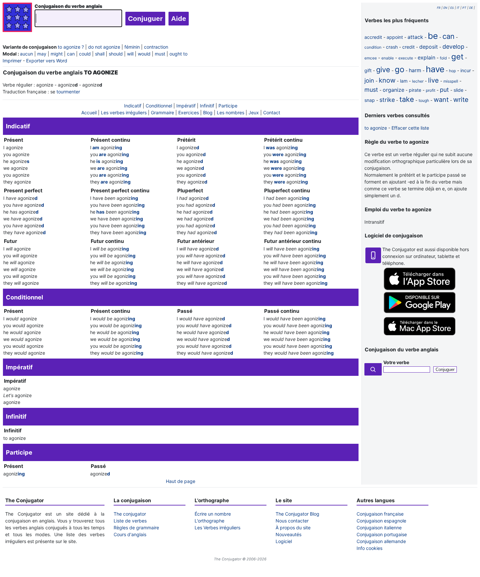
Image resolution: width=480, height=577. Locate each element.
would (144, 53)
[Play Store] (420, 311)
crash (392, 47)
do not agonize (104, 47)
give (383, 69)
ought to (178, 53)
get (457, 56)
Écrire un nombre (213, 514)
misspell (450, 81)
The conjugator (130, 514)
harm (415, 70)
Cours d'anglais (130, 534)
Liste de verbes (130, 520)
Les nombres (230, 112)
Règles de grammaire (136, 527)
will (130, 53)
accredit (373, 37)
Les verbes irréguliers (124, 112)
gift (368, 70)
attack (415, 37)
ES (452, 7)
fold (443, 58)
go (399, 69)
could (85, 53)
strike (387, 99)
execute (405, 58)
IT (458, 7)
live (433, 80)
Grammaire (162, 112)
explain (426, 57)
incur (465, 70)
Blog (208, 112)
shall (99, 53)
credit (408, 47)
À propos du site (293, 527)
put (444, 89)
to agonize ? (71, 47)
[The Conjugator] (17, 18)
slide (458, 90)
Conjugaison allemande (381, 541)
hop (452, 70)
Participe (227, 105)
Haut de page (180, 481)
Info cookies (369, 548)
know (387, 80)
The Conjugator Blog (297, 514)
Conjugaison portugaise (382, 534)
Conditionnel (159, 105)
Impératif (186, 105)
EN (445, 7)
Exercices (188, 112)
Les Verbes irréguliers (217, 527)
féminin (132, 47)
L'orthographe (209, 520)
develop (453, 46)
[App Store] (420, 288)
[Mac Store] (420, 336)
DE (471, 7)
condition (372, 47)
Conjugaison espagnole (381, 520)
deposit (428, 46)
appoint (395, 37)
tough (424, 100)
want (441, 100)
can (71, 53)
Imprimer (12, 60)
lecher (418, 81)
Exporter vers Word (46, 60)
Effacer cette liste (410, 128)
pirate (415, 90)
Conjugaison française (380, 514)
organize (393, 90)
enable (387, 58)
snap (369, 100)
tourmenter (68, 91)
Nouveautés (288, 534)
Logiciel (284, 541)
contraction (156, 47)
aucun (26, 53)
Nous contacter (292, 520)
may (41, 53)
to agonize (375, 128)
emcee (370, 58)
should (116, 53)
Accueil (89, 112)
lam (404, 81)
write (461, 100)
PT (464, 7)
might (57, 53)
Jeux (253, 112)
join (369, 80)
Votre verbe (396, 362)
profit (430, 90)
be (433, 36)
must (160, 53)
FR (438, 7)
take (406, 99)
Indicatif (132, 105)
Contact (271, 112)
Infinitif (207, 105)
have (435, 69)
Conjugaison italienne (379, 527)
